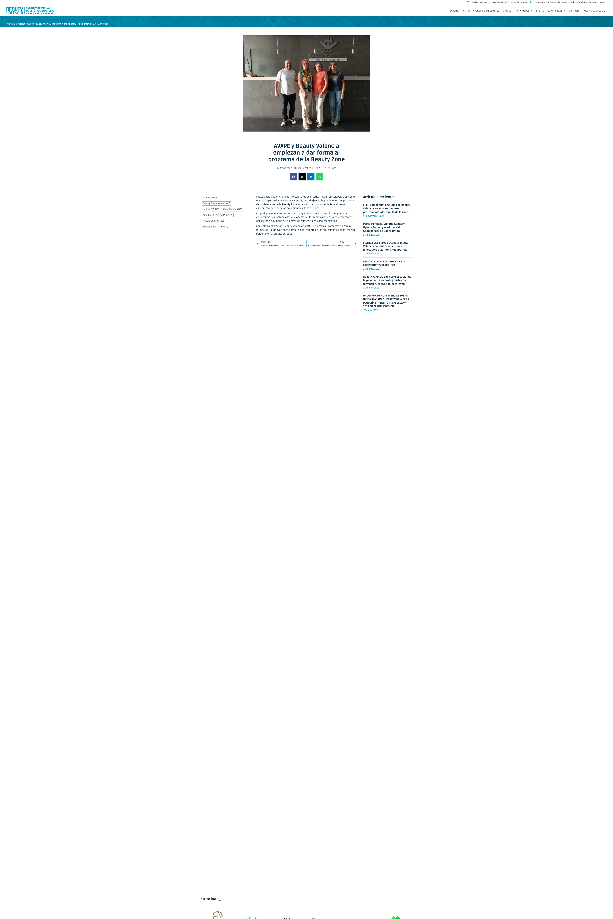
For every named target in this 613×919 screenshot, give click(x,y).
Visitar (466, 10)
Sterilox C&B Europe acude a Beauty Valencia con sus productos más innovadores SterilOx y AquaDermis (385, 246)
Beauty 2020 (211, 209)
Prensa (540, 10)
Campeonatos (211, 198)
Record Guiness (232, 209)
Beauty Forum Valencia (216, 203)
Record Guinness (213, 221)
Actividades (522, 10)
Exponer (454, 10)
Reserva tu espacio (594, 10)
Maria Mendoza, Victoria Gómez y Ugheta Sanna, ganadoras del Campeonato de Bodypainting (384, 227)
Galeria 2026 (554, 10)
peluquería (210, 215)
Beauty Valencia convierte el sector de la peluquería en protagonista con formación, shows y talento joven (387, 280)
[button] (293, 176)
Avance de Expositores (486, 10)
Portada (10, 24)
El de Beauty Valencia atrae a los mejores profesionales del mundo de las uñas (386, 208)
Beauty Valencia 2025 (215, 227)
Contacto (574, 10)
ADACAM (227, 215)
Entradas (507, 10)
